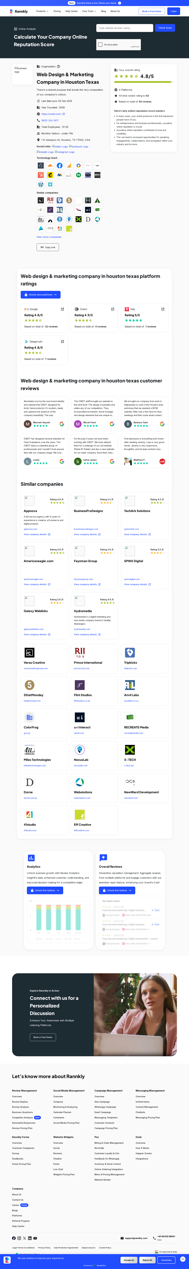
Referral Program (21, 1221)
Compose (58, 1101)
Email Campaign (102, 1112)
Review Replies (20, 1101)
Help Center (18, 1226)
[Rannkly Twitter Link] (24, 1238)
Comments (58, 1117)
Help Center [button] (71, 11)
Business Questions (22, 1112)
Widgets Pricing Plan (64, 1174)
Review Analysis (20, 1107)
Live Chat (58, 1169)
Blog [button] (103, 11)
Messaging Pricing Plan (148, 1117)
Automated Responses (23, 1123)
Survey (15, 1153)
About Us (16, 1194)
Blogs (15, 1210)
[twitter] (60, 146)
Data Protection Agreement (66, 1248)
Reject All (147, 1260)
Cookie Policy (105, 1248)
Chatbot (57, 1158)
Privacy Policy (44, 1248)
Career (15, 1205)
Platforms (17, 1215)
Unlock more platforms (40, 294)
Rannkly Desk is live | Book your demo (96, 3)
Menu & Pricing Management (109, 1174)
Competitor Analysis (22, 1117)
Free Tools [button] (89, 11)
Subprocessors (88, 1248)
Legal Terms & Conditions (23, 1248)
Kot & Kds (99, 1148)
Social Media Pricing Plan (66, 1123)
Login (174, 11)
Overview (17, 1096)
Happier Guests (144, 1153)
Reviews (57, 1153)
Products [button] (42, 11)
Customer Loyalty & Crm (106, 1153)
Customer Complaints (23, 1148)
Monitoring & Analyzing (65, 1107)
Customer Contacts (104, 1123)
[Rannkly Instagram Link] (19, 1238)
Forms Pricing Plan (21, 1164)
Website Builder (102, 1179)
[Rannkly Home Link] (19, 11)
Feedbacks (17, 1158)
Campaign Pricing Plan (106, 1128)
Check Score (165, 28)
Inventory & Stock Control (107, 1164)
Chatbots (140, 1112)
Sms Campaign (102, 1101)
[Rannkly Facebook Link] (14, 1238)
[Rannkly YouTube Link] (35, 1238)
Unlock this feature (45, 890)
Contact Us (17, 1200)
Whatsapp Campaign (105, 1107)
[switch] (182, 1259)
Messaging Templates (106, 1117)
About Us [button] (115, 11)
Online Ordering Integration (108, 1169)
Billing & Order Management (109, 1143)
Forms (56, 1164)
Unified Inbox (142, 1101)
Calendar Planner (62, 1112)
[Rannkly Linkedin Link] (30, 1238)
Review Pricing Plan (22, 1128)
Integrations (142, 1158)
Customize (166, 1260)
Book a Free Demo (151, 11)
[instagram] (65, 152)
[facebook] (78, 146)
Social (56, 1148)
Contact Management (147, 1107)
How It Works (142, 1148)
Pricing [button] (57, 11)
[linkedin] (45, 152)
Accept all (129, 1260)
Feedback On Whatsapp (106, 1158)
